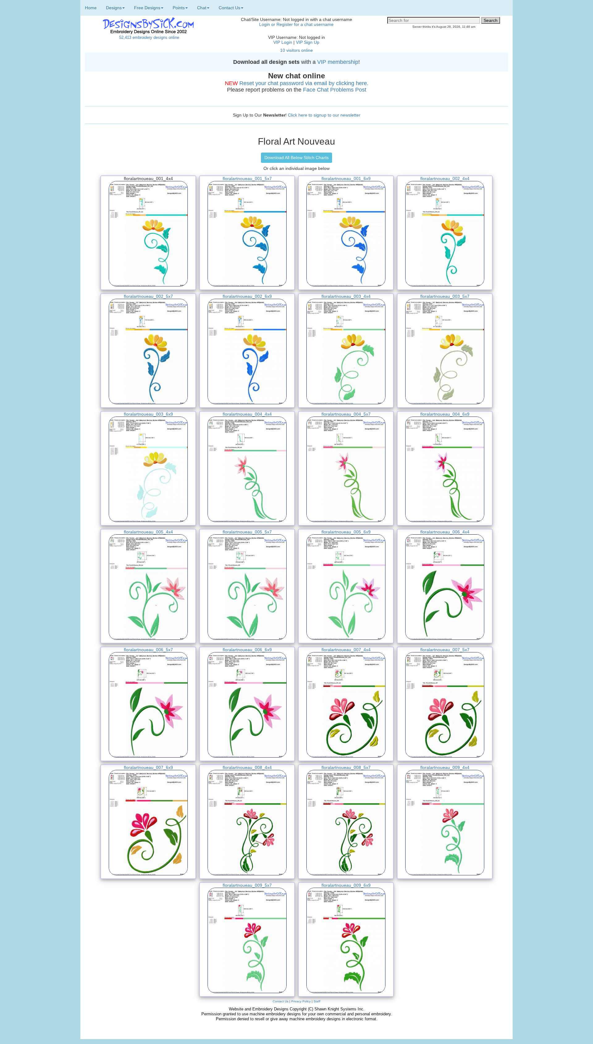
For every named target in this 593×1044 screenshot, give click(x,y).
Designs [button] (114, 7)
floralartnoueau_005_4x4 (148, 531)
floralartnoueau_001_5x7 (247, 178)
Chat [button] (201, 7)
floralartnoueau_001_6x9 (346, 178)
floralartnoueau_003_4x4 (346, 296)
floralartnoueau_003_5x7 (444, 296)
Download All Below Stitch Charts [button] (296, 157)
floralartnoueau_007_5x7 (444, 649)
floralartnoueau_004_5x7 (346, 414)
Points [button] (179, 7)
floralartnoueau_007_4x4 (346, 649)
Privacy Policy (301, 1001)
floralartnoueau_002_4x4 (444, 178)
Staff (316, 1001)
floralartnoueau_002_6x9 (247, 296)
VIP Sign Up (307, 42)
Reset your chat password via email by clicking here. (303, 83)
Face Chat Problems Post (334, 90)
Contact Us (280, 1001)
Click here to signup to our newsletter (324, 115)
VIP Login (282, 42)
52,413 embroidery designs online (149, 37)
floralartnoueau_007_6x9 (148, 767)
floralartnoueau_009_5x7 (247, 885)
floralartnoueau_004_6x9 (444, 414)
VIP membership (337, 62)
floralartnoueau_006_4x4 (444, 531)
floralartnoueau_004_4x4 (247, 414)
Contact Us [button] (229, 7)
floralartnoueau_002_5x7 (148, 296)
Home (91, 7)
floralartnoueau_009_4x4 (444, 767)
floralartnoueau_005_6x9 (346, 531)
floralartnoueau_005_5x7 (247, 531)
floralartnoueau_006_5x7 (148, 649)
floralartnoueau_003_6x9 (148, 414)
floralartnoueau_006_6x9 (247, 649)
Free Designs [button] (147, 7)
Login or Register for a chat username (296, 24)
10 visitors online (296, 50)
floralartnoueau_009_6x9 (346, 885)
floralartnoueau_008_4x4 (247, 767)
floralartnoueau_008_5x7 (346, 767)
